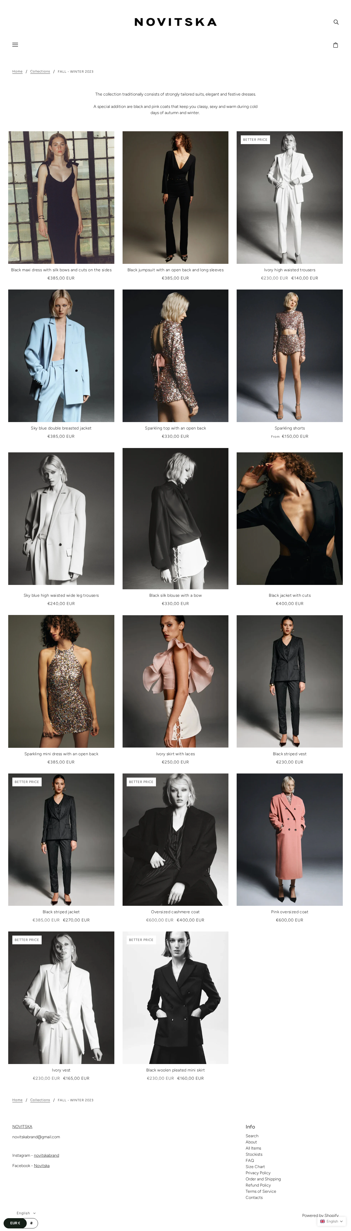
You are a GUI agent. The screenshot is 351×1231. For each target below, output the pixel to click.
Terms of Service (261, 1191)
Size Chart (255, 1166)
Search (252, 1135)
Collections (40, 71)
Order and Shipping (263, 1179)
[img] (336, 22)
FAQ (250, 1160)
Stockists (254, 1154)
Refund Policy (258, 1185)
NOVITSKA (22, 1126)
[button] (332, 1221)
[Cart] (336, 45)
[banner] (176, 21)
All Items (253, 1148)
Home (17, 71)
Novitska (42, 1165)
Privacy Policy (258, 1172)
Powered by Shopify (320, 1215)
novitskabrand (46, 1155)
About (251, 1142)
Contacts (254, 1197)
